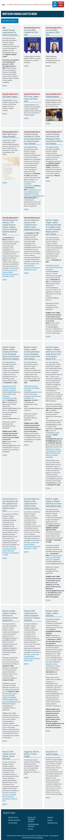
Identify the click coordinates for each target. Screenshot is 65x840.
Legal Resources (52, 823)
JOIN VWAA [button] (54, 4)
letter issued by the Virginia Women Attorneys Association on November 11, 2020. (10, 551)
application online (51, 664)
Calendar (50, 817)
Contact (49, 820)
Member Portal (13, 817)
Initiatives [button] (49, 4)
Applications (50, 545)
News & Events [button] (41, 4)
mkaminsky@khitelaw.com (11, 702)
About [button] (12, 4)
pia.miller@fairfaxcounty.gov (37, 196)
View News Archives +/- (9, 21)
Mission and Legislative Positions (32, 819)
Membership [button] (18, 4)
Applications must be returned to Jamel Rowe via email (31, 388)
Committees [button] (32, 4)
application (49, 681)
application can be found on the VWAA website (54, 558)
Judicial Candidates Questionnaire (9, 396)
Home (8, 4)
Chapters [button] (25, 4)
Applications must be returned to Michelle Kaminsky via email (9, 388)
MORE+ (4, 86)
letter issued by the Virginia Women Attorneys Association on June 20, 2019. (9, 797)
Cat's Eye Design (38, 838)
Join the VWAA (12, 823)
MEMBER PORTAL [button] (60, 4)
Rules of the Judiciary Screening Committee (53, 455)
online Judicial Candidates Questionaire (29, 184)
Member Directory (14, 820)
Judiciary (30, 829)
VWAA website (9, 689)
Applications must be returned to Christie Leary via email (54, 267)
